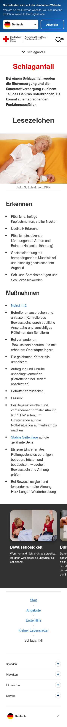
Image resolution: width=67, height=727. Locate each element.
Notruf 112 (19, 305)
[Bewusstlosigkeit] (33, 525)
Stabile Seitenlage (24, 437)
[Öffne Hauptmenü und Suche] (59, 39)
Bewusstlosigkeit (26, 547)
